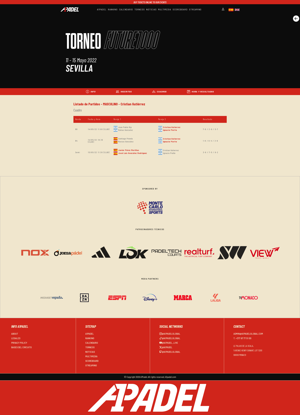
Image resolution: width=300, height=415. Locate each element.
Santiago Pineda (125, 138)
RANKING (113, 9)
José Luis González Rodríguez (132, 153)
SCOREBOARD (180, 9)
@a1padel (167, 347)
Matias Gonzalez (125, 130)
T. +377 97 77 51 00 (242, 338)
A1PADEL (101, 9)
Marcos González (126, 141)
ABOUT (14, 333)
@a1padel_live (170, 342)
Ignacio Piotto (170, 130)
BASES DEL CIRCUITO (21, 347)
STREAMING (195, 9)
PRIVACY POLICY (19, 342)
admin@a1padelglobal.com (248, 333)
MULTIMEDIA (164, 9)
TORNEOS (140, 9)
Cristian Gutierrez (171, 127)
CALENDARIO (126, 9)
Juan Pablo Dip (125, 127)
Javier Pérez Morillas (128, 150)
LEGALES (15, 338)
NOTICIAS (151, 9)
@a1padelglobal (171, 333)
